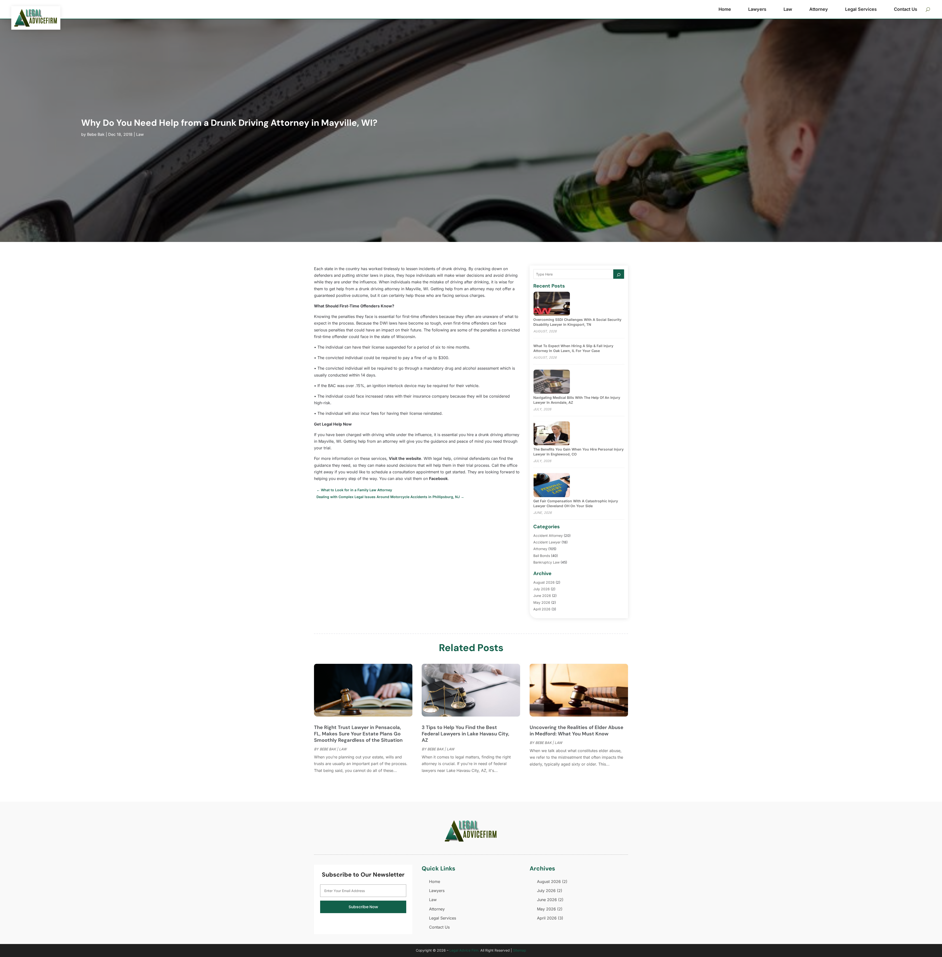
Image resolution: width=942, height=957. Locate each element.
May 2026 (541, 602)
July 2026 (541, 589)
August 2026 (544, 582)
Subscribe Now (363, 907)
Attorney (818, 9)
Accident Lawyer (547, 542)
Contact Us (905, 9)
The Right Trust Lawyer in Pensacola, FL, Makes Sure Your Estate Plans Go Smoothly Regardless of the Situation (358, 733)
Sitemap (519, 950)
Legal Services (861, 9)
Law (788, 9)
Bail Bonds (541, 556)
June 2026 (542, 595)
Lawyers (757, 9)
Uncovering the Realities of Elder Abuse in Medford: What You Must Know (576, 730)
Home (725, 9)
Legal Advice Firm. (464, 950)
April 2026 (541, 609)
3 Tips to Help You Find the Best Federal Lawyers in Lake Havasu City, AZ (465, 733)
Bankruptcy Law (546, 562)
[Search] (618, 274)
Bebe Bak (96, 134)
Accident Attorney (548, 535)
